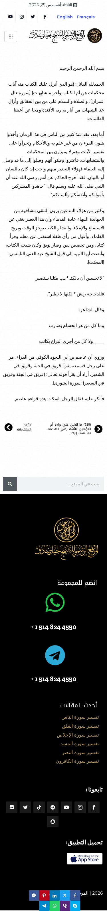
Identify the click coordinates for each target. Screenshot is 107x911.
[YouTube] (11, 16)
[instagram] (22, 16)
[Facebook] (45, 16)
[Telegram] (52, 807)
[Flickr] (11, 807)
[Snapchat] (52, 821)
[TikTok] (39, 807)
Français (90, 17)
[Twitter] (33, 16)
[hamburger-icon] (10, 36)
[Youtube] (66, 807)
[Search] (10, 484)
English (65, 17)
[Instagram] (80, 807)
